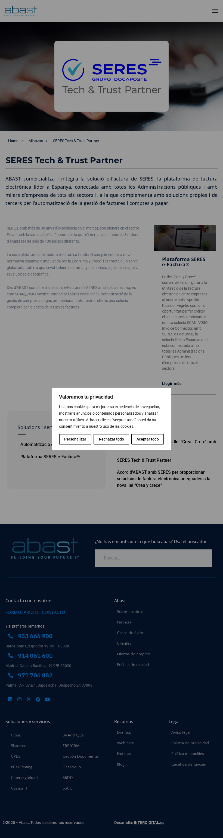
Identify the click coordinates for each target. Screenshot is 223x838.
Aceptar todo (148, 439)
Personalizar (75, 439)
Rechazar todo (111, 439)
